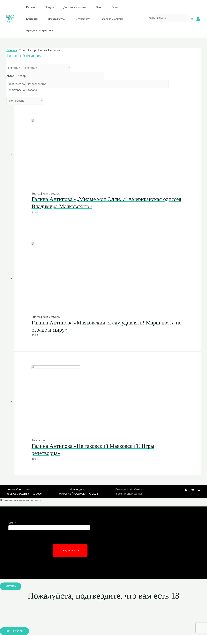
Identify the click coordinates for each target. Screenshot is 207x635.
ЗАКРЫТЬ (10, 586)
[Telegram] (186, 489)
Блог (99, 7)
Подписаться (70, 550)
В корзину (99, 184)
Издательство (56, 18)
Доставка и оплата (75, 7)
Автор (10, 76)
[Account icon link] (198, 19)
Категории (13, 68)
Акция (50, 7)
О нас (115, 7)
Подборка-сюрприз (111, 18)
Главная (11, 50)
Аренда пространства (39, 30)
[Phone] (199, 489)
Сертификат (82, 18)
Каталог (31, 7)
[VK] (192, 489)
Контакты (32, 18)
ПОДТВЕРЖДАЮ (14, 631)
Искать (151, 18)
